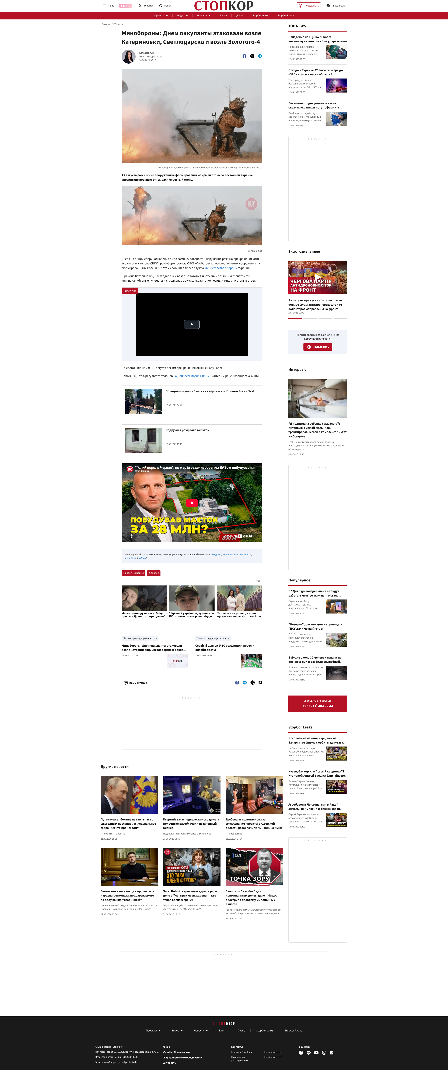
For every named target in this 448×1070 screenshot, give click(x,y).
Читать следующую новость (213, 638)
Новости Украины (133, 573)
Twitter (247, 554)
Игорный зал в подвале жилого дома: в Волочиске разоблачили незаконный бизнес (191, 823)
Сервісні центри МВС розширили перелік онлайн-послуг (224, 647)
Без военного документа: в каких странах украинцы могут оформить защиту (314, 107)
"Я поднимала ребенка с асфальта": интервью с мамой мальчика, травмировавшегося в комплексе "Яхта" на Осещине (317, 430)
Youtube (238, 554)
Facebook (227, 554)
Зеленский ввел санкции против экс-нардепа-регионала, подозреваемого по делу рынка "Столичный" (127, 895)
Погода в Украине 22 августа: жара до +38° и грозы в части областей (315, 72)
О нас (166, 1047)
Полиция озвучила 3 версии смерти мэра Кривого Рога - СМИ (210, 391)
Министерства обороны (221, 268)
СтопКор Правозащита (176, 1052)
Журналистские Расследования (182, 1057)
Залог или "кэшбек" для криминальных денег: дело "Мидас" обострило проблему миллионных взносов (252, 897)
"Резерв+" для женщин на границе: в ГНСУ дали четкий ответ (315, 626)
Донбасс (154, 573)
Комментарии (138, 683)
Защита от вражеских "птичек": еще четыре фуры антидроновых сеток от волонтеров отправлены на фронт (315, 304)
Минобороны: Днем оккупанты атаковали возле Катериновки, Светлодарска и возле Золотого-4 (152, 649)
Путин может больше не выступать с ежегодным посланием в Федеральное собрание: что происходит (128, 823)
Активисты (169, 1063)
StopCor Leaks (260, 15)
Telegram (216, 554)
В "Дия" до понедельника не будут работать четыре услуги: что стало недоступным (313, 595)
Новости (202, 15)
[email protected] (127, 1062)
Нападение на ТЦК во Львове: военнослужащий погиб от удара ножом (317, 39)
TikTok (142, 558)
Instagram (130, 558)
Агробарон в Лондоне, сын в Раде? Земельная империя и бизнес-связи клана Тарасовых (314, 808)
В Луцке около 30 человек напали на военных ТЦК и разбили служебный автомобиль (314, 661)
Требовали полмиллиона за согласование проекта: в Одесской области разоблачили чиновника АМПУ (254, 823)
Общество (118, 24)
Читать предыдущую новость (140, 638)
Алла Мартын (146, 53)
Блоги (223, 15)
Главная (106, 24)
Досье (239, 15)
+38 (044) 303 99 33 (318, 706)
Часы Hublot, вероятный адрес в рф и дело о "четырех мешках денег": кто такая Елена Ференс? (190, 895)
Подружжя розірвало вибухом (187, 430)
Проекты (159, 15)
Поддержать (311, 6)
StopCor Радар (286, 15)
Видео (180, 15)
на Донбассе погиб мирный (192, 376)
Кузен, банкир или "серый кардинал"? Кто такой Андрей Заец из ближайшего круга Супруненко (316, 775)
